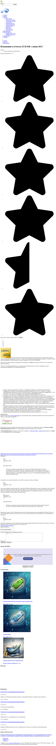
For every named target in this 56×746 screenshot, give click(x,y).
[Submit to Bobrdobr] (23, 735)
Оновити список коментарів (7, 525)
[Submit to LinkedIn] (14, 735)
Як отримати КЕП (7, 634)
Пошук (2, 3)
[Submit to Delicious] (5, 734)
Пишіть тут (3, 541)
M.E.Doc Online (34, 430)
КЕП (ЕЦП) (6, 604)
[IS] (5, 12)
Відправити (3, 542)
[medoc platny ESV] (7, 425)
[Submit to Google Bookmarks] (35, 734)
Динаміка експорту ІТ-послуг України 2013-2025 (13, 660)
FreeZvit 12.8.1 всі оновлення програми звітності (12, 691)
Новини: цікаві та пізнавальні (10, 663)
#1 (3, 517)
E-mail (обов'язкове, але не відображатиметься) (11, 532)
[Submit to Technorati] (47, 734)
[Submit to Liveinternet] (33, 735)
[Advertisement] (28, 378)
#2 (3, 494)
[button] (5, 17)
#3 (3, 482)
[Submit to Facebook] (23, 734)
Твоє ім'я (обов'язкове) (6, 529)
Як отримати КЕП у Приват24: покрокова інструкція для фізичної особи (17, 601)
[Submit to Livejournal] (44, 735)
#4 (3, 458)
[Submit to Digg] (14, 734)
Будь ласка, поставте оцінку (7, 337)
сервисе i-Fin (42, 430)
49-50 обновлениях (15, 415)
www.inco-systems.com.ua (14, 743)
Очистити (9, 542)
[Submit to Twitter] (5, 735)
